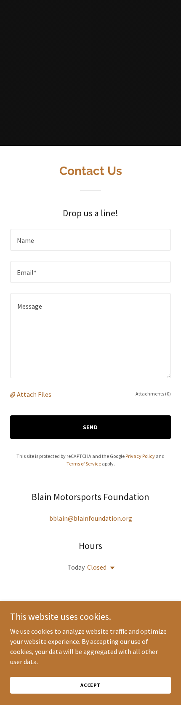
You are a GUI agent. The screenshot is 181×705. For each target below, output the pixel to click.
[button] (13, 394)
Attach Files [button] (34, 394)
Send (90, 427)
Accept (90, 685)
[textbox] (90, 240)
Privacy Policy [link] (140, 456)
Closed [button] (96, 567)
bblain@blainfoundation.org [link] (90, 518)
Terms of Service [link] (84, 463)
